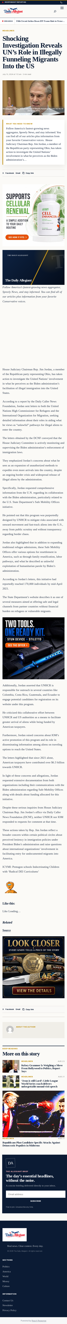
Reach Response (39, 1320)
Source (6, 930)
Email (18, 173)
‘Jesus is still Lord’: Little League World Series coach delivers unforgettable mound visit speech (39, 1083)
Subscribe (35, 1201)
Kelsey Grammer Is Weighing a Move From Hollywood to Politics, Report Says (42, 1068)
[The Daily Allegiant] (12, 11)
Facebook (9, 173)
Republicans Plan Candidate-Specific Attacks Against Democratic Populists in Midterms (31, 1144)
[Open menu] (62, 11)
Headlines (8, 31)
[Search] (54, 11)
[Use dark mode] (61, 2)
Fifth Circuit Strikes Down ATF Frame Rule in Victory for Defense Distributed (40, 21)
